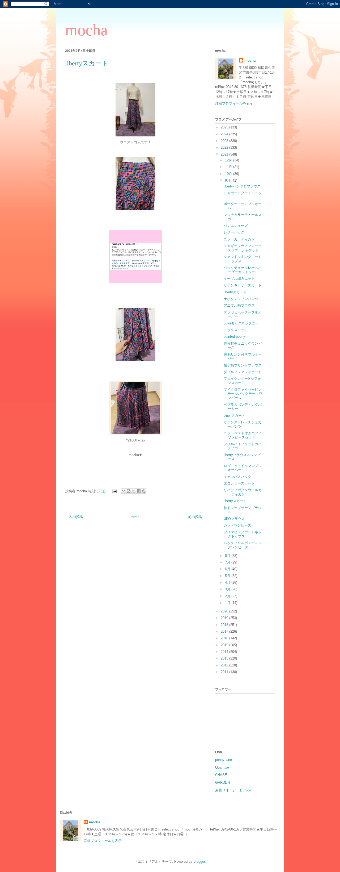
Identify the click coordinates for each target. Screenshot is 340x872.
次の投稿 (76, 517)
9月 (228, 180)
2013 (225, 658)
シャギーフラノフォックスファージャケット (243, 248)
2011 (225, 672)
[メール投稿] (114, 491)
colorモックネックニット (243, 323)
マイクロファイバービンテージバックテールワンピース (243, 393)
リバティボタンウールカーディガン (243, 492)
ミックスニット (236, 330)
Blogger (199, 861)
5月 (228, 576)
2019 (225, 618)
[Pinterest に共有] (143, 491)
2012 (225, 665)
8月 (228, 556)
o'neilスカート (234, 416)
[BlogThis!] (128, 491)
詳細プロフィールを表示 (234, 103)
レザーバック (234, 232)
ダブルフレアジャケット (243, 372)
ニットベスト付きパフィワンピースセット (243, 435)
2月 (228, 596)
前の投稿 (195, 517)
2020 (225, 611)
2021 (225, 154)
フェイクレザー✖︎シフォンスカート (242, 381)
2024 (225, 134)
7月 (228, 562)
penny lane (223, 760)
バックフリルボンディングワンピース (243, 545)
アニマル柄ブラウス (239, 305)
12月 (229, 160)
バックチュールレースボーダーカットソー (243, 270)
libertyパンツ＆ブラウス (242, 186)
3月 (228, 589)
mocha (86, 30)
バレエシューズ (236, 226)
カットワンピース (237, 525)
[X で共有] (133, 491)
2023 (225, 141)
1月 (228, 603)
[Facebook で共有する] (138, 491)
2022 (225, 147)
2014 (225, 652)
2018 (225, 625)
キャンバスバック (237, 477)
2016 (225, 638)
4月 (228, 583)
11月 (229, 167)
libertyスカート (235, 292)
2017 (225, 631)
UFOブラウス (234, 519)
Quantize (222, 767)
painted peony (234, 337)
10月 (229, 174)
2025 (225, 127)
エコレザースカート (239, 483)
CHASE (221, 775)
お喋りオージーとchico (233, 790)
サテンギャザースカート (243, 285)
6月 (228, 569)
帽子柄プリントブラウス (243, 365)
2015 (225, 645)
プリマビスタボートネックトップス (243, 534)
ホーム (135, 517)
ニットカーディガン (239, 239)
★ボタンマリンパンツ (241, 299)
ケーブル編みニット (239, 279)
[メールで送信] (123, 491)
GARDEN (222, 783)
